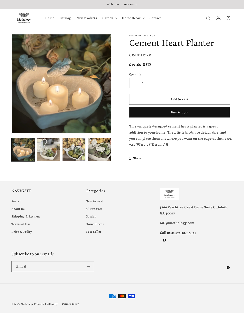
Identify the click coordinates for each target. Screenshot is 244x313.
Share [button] (137, 158)
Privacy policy (70, 304)
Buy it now (179, 112)
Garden (91, 216)
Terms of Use (21, 224)
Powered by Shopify (46, 304)
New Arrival (94, 201)
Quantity (135, 74)
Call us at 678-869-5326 (178, 232)
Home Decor (95, 224)
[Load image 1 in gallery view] (23, 149)
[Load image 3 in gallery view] (74, 149)
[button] (109, 18)
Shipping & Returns (25, 216)
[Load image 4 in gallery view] (99, 149)
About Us (18, 209)
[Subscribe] (88, 266)
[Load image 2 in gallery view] (48, 149)
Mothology (27, 304)
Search (16, 201)
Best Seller (93, 231)
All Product (94, 209)
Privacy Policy (21, 231)
